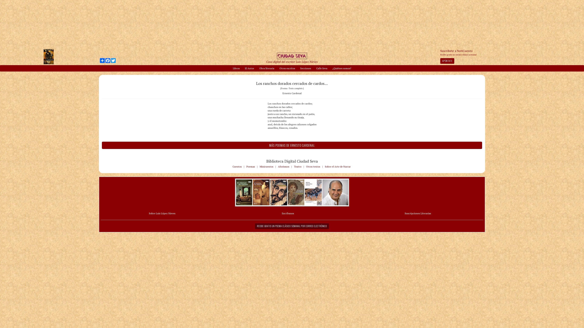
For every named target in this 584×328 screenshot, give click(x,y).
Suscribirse (276, 187)
